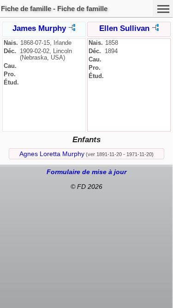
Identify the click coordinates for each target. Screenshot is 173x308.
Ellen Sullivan (124, 28)
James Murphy (39, 28)
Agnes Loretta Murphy (51, 153)
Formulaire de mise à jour (86, 171)
